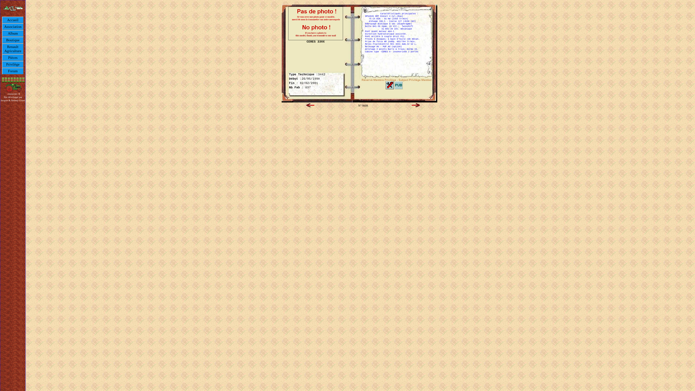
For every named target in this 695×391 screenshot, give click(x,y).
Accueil (12, 20)
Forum (13, 71)
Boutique (13, 40)
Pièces (13, 58)
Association (13, 27)
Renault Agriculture (12, 49)
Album (13, 33)
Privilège (13, 64)
